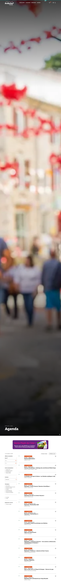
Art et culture (8, 485)
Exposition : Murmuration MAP (31, 504)
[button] (45, 0)
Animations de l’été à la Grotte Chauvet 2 (34, 495)
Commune (6, 477)
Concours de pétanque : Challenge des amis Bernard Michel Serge (40, 468)
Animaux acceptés (8, 504)
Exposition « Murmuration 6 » (31, 514)
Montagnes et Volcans (9, 470)
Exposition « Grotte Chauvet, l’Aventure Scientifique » (37, 486)
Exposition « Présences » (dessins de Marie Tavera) (36, 550)
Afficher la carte (52, 453)
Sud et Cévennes (8, 471)
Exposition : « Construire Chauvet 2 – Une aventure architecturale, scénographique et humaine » (40, 542)
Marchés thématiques (9, 491)
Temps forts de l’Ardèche (9, 492)
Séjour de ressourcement (30, 532)
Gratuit (7, 498)
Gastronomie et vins (9, 490)
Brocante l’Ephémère (29, 560)
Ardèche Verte (8, 469)
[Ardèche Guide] (9, 3)
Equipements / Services (9, 502)
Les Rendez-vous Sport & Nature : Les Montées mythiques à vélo (39, 476)
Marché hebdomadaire (29, 458)
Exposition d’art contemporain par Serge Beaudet (36, 578)
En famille (7, 497)
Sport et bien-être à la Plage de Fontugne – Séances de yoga (38, 569)
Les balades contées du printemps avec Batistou (35, 523)
